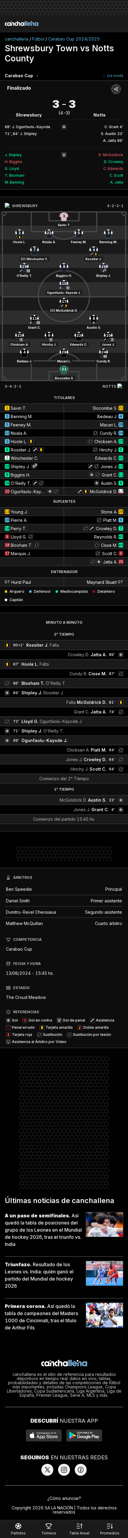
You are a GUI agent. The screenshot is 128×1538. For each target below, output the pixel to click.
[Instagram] (64, 1470)
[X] (47, 1470)
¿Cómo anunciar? (64, 1498)
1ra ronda (115, 75)
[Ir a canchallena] (21, 23)
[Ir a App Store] (44, 1435)
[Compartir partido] (116, 89)
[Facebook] (81, 1470)
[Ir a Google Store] (84, 1435)
